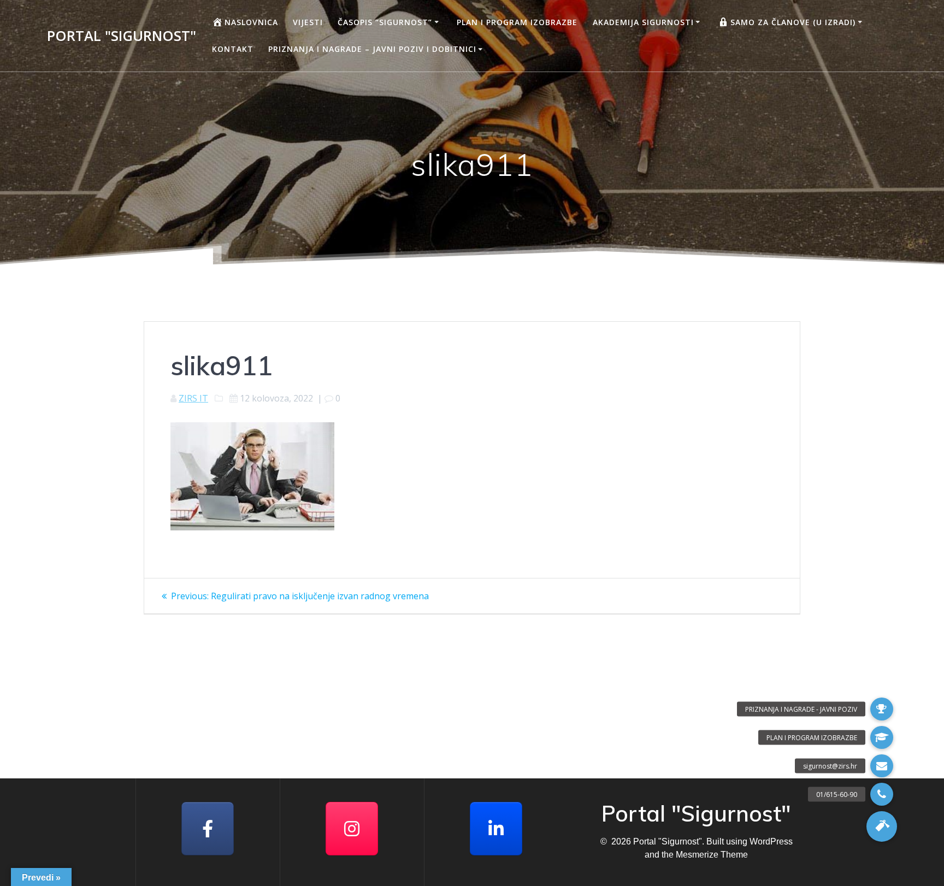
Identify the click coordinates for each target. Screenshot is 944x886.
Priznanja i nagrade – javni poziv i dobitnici (372, 49)
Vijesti (308, 22)
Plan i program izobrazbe (517, 22)
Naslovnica (251, 22)
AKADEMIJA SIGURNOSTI (643, 22)
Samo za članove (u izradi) (793, 22)
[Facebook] (207, 828)
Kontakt (232, 49)
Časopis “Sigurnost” (385, 22)
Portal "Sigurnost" (121, 36)
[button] (881, 826)
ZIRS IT (193, 398)
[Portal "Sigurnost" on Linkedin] (496, 828)
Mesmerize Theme (712, 854)
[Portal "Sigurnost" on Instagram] (352, 828)
